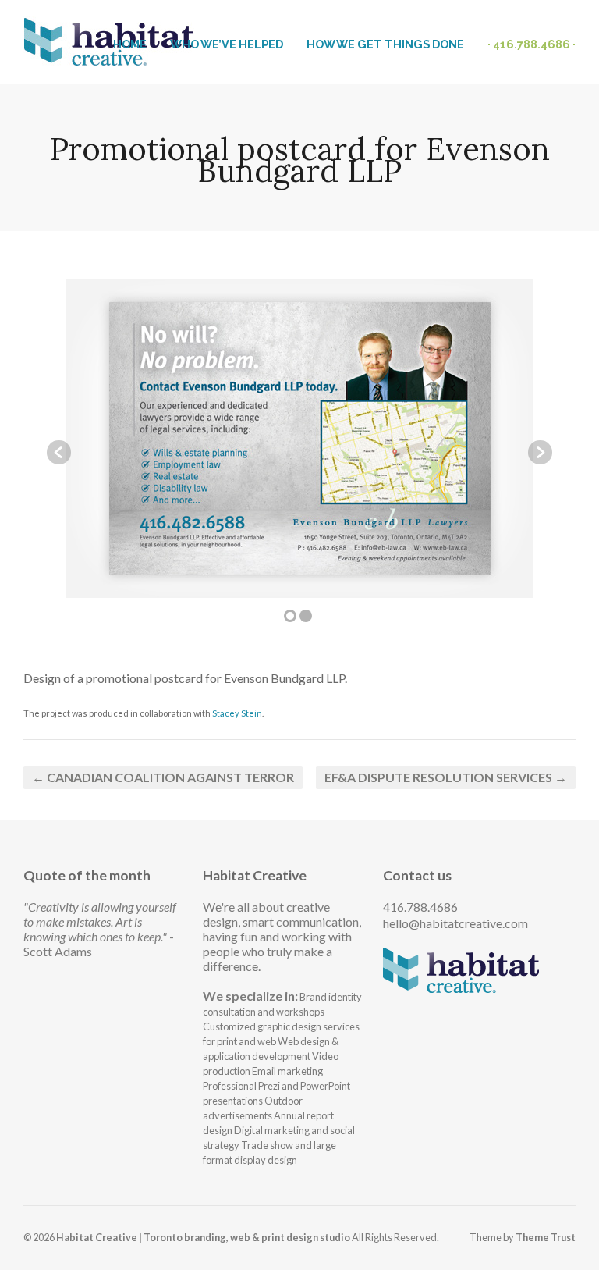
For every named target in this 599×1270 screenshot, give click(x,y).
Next (540, 452)
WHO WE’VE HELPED (226, 44)
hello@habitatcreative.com (455, 923)
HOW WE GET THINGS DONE (385, 44)
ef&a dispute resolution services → (445, 777)
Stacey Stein (237, 713)
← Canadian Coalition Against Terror (163, 777)
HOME (130, 44)
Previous (59, 452)
